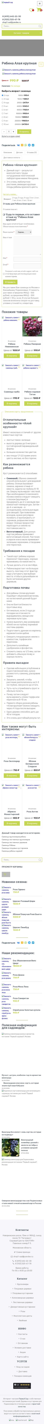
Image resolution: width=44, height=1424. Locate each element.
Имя (5, 258)
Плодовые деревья (22, 1289)
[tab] (8, 152)
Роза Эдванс (19, 889)
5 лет (6, 106)
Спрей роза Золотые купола (26, 1010)
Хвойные (23, 1320)
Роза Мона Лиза (20, 987)
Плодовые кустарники (23, 1293)
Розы (23, 1311)
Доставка (22, 1371)
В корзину (24, 132)
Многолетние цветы (23, 1316)
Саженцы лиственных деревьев (14, 843)
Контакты (22, 1334)
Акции (23, 1352)
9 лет (6, 121)
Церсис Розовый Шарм (24, 901)
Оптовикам (23, 1343)
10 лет (6, 124)
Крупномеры (22, 1284)
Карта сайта (23, 1357)
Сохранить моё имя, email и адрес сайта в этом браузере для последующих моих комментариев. (21, 274)
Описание (8, 153)
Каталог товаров (21, 33)
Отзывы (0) (32, 153)
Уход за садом (22, 1367)
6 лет (6, 110)
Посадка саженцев (22, 1376)
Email (5, 265)
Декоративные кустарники (22, 1307)
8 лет (6, 117)
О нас (22, 1339)
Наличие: (6, 86)
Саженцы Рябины (8, 845)
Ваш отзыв (7, 238)
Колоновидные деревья (23, 1298)
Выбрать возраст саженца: (16, 91)
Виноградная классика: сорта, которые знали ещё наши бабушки (20, 1084)
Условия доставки (22, 1348)
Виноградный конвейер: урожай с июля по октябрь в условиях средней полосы (29, 1145)
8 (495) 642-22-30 (11, 16)
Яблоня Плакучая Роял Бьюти (27, 914)
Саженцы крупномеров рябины (14, 837)
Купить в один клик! (11, 136)
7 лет (6, 114)
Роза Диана (18, 975)
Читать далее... (10, 194)
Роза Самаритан (21, 998)
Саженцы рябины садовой (12, 851)
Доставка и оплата (12, 158)
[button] (41, 64)
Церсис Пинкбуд (21, 927)
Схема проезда (23, 1252)
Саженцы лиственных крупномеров (16, 840)
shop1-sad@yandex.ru (11, 22)
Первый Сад (23, 1399)
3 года (6, 99)
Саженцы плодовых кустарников (15, 848)
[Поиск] (40, 26)
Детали (19, 153)
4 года (6, 103)
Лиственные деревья (23, 1302)
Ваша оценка (8, 232)
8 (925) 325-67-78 (11, 19)
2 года (6, 95)
